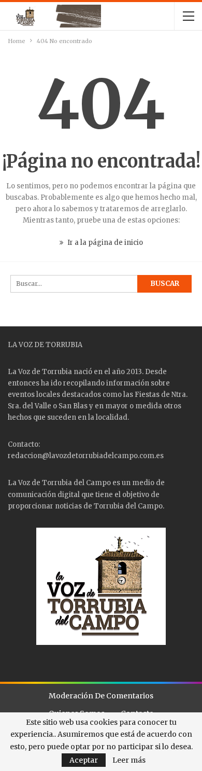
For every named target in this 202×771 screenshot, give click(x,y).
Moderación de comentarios (101, 695)
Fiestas (147, 394)
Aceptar (83, 760)
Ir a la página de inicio (104, 242)
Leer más (129, 760)
